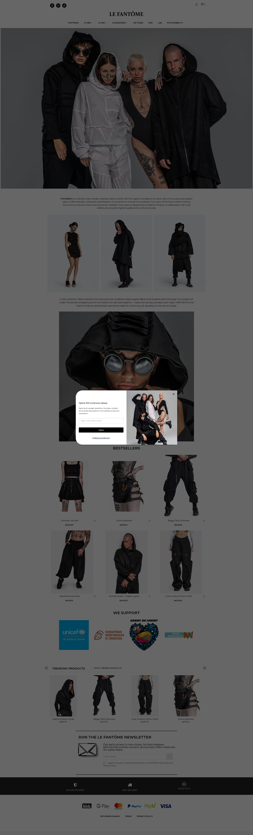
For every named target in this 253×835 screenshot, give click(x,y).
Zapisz (101, 430)
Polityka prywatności (101, 438)
